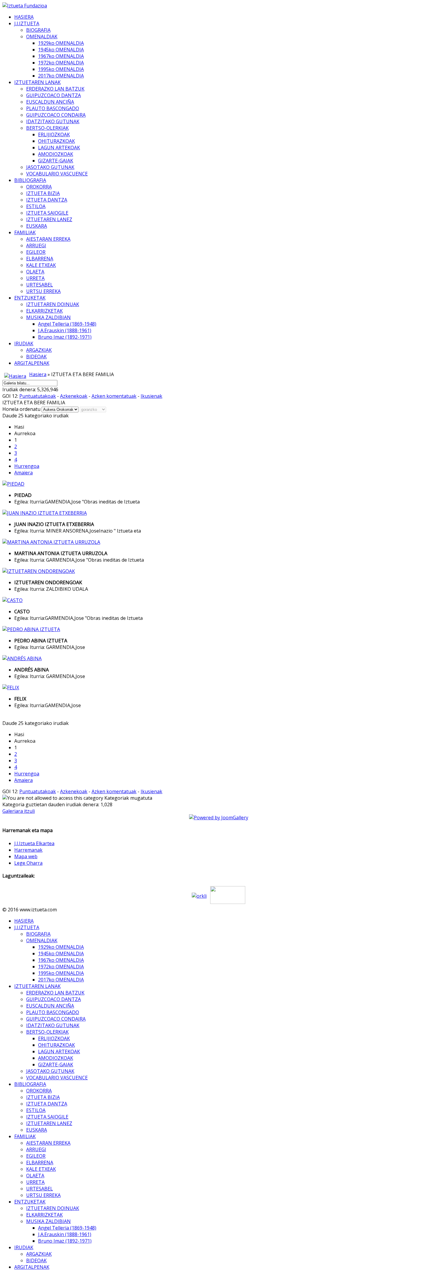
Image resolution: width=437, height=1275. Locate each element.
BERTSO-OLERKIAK (47, 128)
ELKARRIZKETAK (44, 311)
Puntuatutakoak (37, 396)
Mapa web (25, 856)
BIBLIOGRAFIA (30, 180)
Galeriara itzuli (18, 811)
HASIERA (24, 17)
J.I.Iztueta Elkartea (34, 843)
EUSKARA (36, 226)
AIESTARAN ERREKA (48, 239)
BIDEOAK (36, 356)
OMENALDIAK (41, 36)
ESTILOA (35, 206)
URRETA (35, 278)
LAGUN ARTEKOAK (59, 147)
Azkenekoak (73, 396)
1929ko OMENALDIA (61, 43)
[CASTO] (12, 600)
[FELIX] (10, 687)
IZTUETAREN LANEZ (49, 219)
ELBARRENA (39, 258)
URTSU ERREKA (43, 291)
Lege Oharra (28, 863)
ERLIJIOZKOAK (54, 134)
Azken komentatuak (114, 396)
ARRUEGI (36, 245)
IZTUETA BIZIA (43, 193)
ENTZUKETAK (29, 297)
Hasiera (37, 374)
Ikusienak (151, 396)
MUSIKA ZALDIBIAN (48, 317)
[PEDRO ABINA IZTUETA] (31, 629)
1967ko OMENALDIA (61, 56)
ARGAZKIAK (39, 350)
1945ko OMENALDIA (61, 49)
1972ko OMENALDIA (61, 62)
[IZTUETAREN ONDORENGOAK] (38, 571)
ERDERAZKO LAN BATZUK (55, 88)
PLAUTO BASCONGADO (52, 108)
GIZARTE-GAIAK (55, 160)
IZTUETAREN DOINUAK (52, 304)
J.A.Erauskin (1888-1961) (64, 330)
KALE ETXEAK (41, 265)
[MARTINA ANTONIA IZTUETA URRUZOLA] (51, 542)
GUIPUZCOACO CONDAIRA (56, 115)
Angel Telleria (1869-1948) (67, 324)
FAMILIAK (25, 232)
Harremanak (28, 850)
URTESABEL (39, 284)
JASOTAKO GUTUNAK (50, 167)
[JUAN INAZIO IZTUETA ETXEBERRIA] (44, 513)
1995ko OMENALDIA (61, 69)
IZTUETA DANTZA (46, 200)
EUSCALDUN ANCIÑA (50, 102)
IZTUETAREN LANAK (37, 82)
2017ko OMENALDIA (61, 75)
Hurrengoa (26, 466)
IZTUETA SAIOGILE (47, 213)
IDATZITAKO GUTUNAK (52, 121)
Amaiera (23, 472)
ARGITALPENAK (31, 363)
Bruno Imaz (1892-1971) (65, 337)
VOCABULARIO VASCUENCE (57, 173)
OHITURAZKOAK (56, 141)
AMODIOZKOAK (55, 154)
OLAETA (35, 271)
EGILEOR (35, 252)
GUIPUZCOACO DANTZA (53, 95)
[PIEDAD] (13, 484)
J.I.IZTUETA (26, 23)
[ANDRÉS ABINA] (22, 658)
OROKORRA (39, 186)
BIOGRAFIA (38, 30)
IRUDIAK (23, 343)
